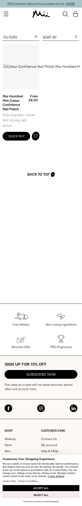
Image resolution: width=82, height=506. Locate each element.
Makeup (10, 439)
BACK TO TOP (38, 174)
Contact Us (49, 439)
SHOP (70, 4)
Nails (8, 445)
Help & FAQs (49, 451)
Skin (8, 451)
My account (49, 445)
